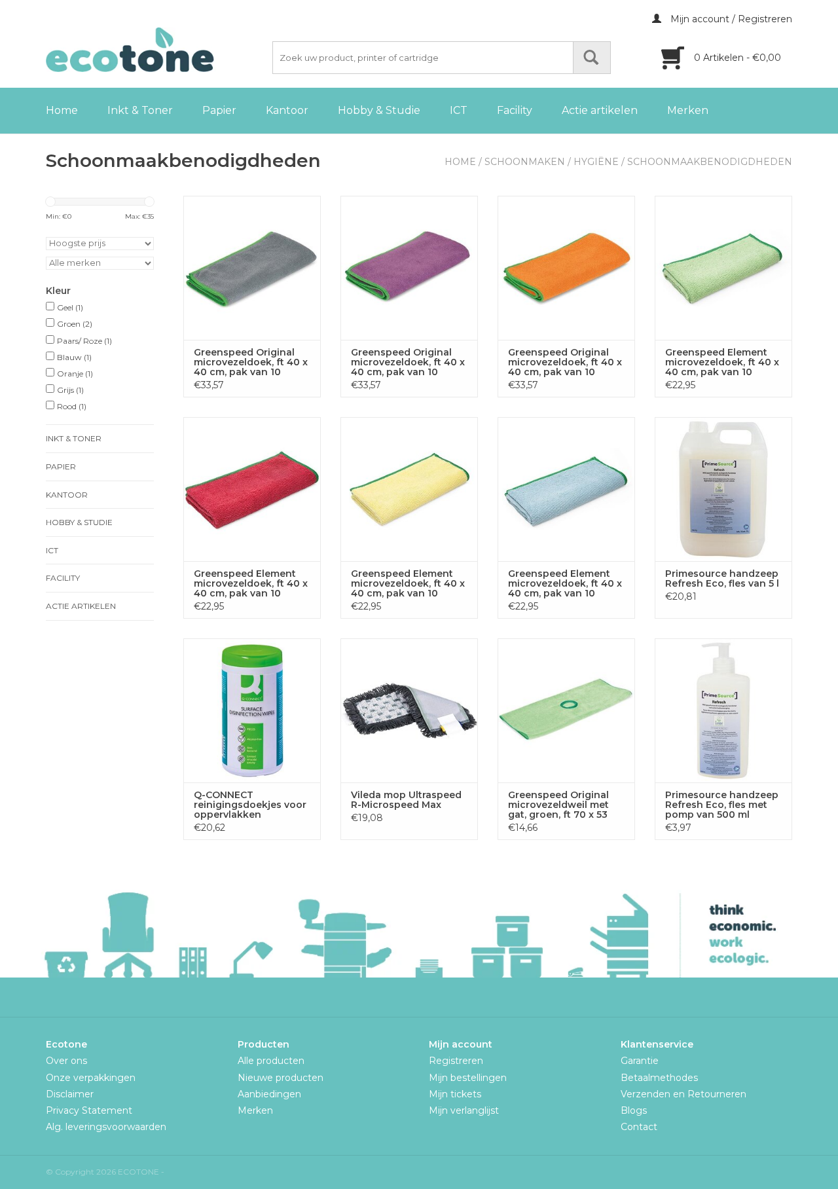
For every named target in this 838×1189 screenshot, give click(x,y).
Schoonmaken (524, 162)
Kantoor (287, 110)
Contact (639, 1127)
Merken (687, 110)
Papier (219, 110)
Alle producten (271, 1061)
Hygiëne (596, 162)
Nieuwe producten (280, 1078)
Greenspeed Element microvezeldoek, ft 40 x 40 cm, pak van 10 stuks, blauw (565, 583)
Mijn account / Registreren (730, 19)
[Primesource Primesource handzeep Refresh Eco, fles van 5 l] (723, 489)
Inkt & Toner (140, 110)
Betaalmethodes (659, 1078)
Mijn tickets (455, 1094)
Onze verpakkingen (91, 1078)
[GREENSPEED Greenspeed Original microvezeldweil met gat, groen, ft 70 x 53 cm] (566, 710)
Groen (74, 324)
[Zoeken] (592, 57)
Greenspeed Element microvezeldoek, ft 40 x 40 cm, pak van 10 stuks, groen (722, 362)
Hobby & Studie (379, 110)
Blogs (634, 1110)
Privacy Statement (89, 1110)
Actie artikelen (600, 110)
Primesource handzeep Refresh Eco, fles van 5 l (722, 579)
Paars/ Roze (84, 341)
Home (62, 110)
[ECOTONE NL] (157, 49)
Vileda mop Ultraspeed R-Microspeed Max (406, 800)
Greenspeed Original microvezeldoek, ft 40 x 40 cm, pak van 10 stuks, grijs (251, 362)
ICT (458, 110)
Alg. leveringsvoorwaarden (106, 1127)
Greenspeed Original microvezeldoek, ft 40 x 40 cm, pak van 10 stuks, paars (408, 362)
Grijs (70, 390)
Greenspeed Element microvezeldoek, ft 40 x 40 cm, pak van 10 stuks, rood (251, 583)
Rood (71, 406)
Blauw (74, 357)
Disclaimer (70, 1094)
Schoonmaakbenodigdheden (709, 162)
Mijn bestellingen (468, 1078)
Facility (514, 110)
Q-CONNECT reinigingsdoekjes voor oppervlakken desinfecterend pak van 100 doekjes (252, 805)
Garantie (640, 1061)
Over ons (66, 1061)
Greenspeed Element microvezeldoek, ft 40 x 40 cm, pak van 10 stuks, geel (408, 583)
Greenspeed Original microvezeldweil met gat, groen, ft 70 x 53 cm (558, 805)
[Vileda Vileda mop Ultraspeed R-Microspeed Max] (409, 710)
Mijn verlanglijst (464, 1110)
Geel (70, 307)
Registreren (456, 1061)
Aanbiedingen (269, 1094)
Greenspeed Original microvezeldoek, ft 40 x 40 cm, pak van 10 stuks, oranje (565, 362)
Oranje (75, 373)
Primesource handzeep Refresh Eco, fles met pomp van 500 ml (721, 805)
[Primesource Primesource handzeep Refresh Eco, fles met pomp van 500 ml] (723, 710)
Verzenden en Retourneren (683, 1094)
